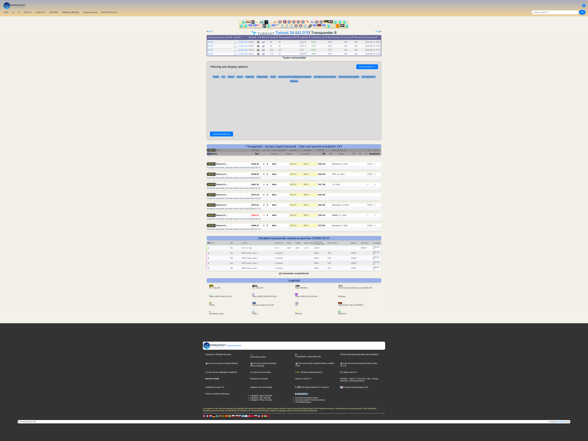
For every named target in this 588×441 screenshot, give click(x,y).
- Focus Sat (361, 379)
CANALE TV (40, 12)
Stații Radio (262, 77)
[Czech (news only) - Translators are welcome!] (236, 416)
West (274, 164)
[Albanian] (268, 416)
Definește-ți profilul (258, 357)
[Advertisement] (294, 107)
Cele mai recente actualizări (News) (223, 363)
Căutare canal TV (349, 372)
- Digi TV (352, 379)
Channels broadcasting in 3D (355, 387)
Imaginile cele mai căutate (261, 387)
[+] (13, 12)
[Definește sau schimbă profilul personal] (584, 6)
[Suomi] (246, 416)
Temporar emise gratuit (348, 77)
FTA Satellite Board (303, 402)
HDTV (231, 77)
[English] (204, 416)
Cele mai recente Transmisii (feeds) (310, 400)
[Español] (226, 416)
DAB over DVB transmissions (217, 394)
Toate (216, 77)
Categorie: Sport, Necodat (261, 396)
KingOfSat (561, 422)
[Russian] (255, 416)
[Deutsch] (214, 416)
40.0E (377, 31)
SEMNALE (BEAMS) (70, 12)
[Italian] (230, 416)
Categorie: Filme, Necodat (261, 400)
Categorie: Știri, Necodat (260, 398)
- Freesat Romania (356, 381)
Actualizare (374, 153)
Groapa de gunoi (90, 12)
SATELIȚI (27, 12)
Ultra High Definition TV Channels (314, 387)
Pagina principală (233, 346)
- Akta (368, 379)
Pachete (343, 379)
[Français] (207, 416)
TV (223, 77)
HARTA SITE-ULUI (109, 12)
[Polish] (233, 416)
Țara (257, 153)
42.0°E (303, 32)
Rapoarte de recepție (259, 379)
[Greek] (242, 416)
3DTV (239, 77)
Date (273, 77)
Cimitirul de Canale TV (214, 387)
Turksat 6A (242, 42)
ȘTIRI (6, 12)
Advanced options (367, 67)
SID (323, 153)
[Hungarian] (265, 416)
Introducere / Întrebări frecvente (218, 354)
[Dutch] (210, 416)
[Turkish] (252, 416)
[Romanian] (262, 416)
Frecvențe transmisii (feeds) (306, 398)
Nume (214, 153)
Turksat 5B (242, 54)
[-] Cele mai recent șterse (325, 77)
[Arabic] (249, 416)
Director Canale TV (303, 379)
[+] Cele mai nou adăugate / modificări (295, 77)
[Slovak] (239, 416)
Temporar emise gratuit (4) (311, 372)
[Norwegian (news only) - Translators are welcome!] (220, 416)
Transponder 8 (368, 77)
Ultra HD (249, 77)
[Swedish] (217, 416)
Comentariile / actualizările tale (295, 273)
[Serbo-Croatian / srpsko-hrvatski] (259, 416)
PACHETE (54, 12)
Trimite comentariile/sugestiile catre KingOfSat (359, 354)
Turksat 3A (284, 32)
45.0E (210, 31)
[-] (19, 12)
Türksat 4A (242, 50)
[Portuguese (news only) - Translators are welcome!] (223, 416)
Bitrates (294, 81)
